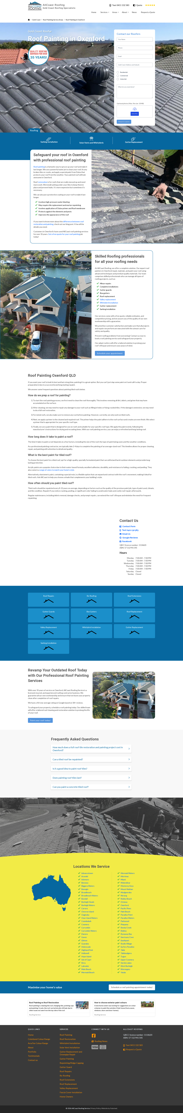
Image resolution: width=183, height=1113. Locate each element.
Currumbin (85, 927)
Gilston (84, 940)
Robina (123, 931)
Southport (125, 940)
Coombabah (86, 921)
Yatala (123, 972)
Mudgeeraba (126, 892)
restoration (42, 182)
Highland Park (87, 950)
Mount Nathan (127, 889)
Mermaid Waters (128, 873)
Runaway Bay (126, 934)
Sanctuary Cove (127, 937)
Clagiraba (85, 915)
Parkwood (125, 921)
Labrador (85, 966)
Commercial (124, 76)
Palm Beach (125, 911)
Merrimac (125, 876)
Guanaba (85, 943)
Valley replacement (108, 299)
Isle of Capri (86, 959)
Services (64, 1029)
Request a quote (124, 122)
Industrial (123, 79)
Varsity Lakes (126, 963)
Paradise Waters (127, 918)
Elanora (84, 934)
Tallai (123, 950)
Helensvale (86, 947)
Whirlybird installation (109, 302)
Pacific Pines (126, 908)
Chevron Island (87, 911)
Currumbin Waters (89, 931)
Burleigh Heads (87, 902)
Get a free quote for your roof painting (64, 234)
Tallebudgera (126, 953)
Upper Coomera (127, 959)
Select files (135, 114)
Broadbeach (86, 892)
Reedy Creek (126, 927)
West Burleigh (127, 966)
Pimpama (124, 924)
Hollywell (85, 953)
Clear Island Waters (89, 918)
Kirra (83, 963)
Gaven (84, 937)
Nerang (124, 895)
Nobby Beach (126, 899)
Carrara (84, 908)
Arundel (84, 876)
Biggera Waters (87, 886)
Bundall (84, 899)
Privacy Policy (95, 1108)
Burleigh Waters (88, 905)
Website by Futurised (109, 1108)
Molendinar (125, 883)
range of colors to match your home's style (57, 470)
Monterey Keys (127, 886)
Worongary (125, 969)
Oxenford (125, 905)
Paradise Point (127, 915)
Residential (124, 72)
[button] (91, 749)
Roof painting (39, 167)
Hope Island (86, 956)
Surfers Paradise (127, 947)
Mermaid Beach (87, 972)
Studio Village (126, 943)
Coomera (85, 924)
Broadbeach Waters (89, 895)
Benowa (84, 883)
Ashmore (85, 879)
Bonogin (84, 889)
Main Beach (86, 969)
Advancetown (87, 873)
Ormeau (124, 902)
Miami (123, 879)
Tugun (123, 956)
